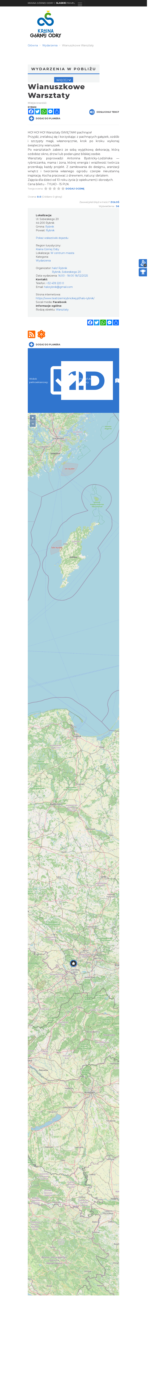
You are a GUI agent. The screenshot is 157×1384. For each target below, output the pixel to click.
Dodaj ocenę (75, 188)
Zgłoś (114, 202)
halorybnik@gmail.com (58, 287)
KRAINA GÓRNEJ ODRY (40, 3)
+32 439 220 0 (55, 283)
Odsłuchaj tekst (107, 112)
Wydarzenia (43, 260)
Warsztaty (62, 309)
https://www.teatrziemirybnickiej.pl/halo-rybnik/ (65, 298)
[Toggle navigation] (80, 4)
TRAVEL (65, 3)
